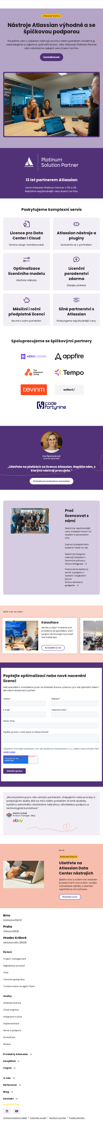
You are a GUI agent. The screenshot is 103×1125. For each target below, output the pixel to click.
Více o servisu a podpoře (74, 584)
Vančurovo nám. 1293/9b (15, 942)
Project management (14, 958)
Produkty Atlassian (16, 1054)
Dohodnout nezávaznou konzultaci (51, 481)
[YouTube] (16, 1111)
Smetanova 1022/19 (12, 920)
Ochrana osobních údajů (15, 1118)
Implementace (11, 1023)
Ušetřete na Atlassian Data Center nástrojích (76, 868)
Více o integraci (74, 563)
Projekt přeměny (77, 1118)
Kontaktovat (51, 57)
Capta (7, 1068)
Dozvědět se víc (53, 647)
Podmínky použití (38, 1118)
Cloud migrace (11, 1009)
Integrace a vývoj (12, 1016)
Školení (7, 1044)
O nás (7, 1078)
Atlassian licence (12, 1002)
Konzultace (49, 622)
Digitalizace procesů (14, 965)
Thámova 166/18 (11, 931)
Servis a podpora (12, 1030)
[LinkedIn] (7, 1111)
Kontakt (8, 1098)
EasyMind (9, 1061)
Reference (10, 1085)
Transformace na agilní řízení (19, 986)
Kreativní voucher (57, 1118)
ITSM (5, 972)
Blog (6, 1091)
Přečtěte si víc (69, 897)
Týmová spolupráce (14, 979)
